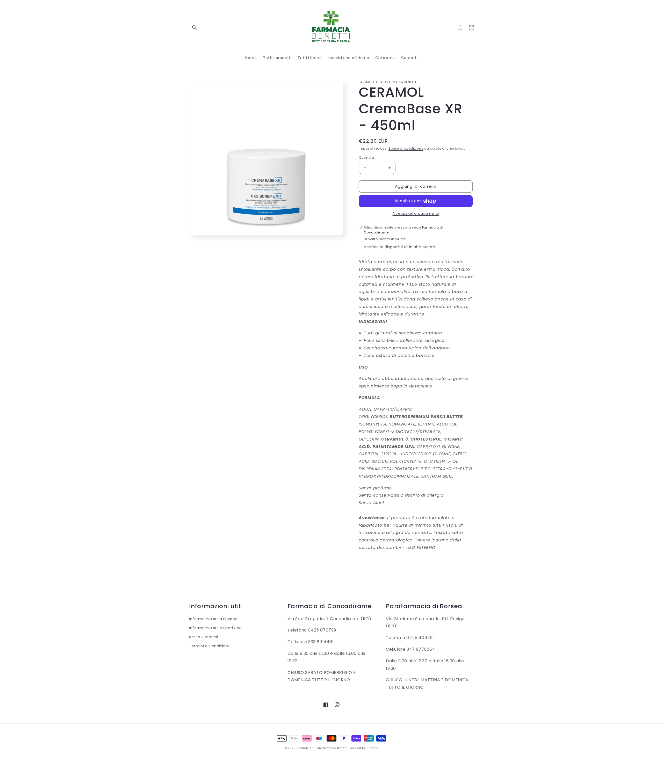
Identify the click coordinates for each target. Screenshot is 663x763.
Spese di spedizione (405, 148)
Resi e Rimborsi (203, 637)
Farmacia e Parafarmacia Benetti (322, 748)
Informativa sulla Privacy (213, 618)
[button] (194, 27)
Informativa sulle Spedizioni (216, 627)
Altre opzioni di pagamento (416, 213)
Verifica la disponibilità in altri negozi (399, 247)
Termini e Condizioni (209, 646)
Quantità (366, 157)
